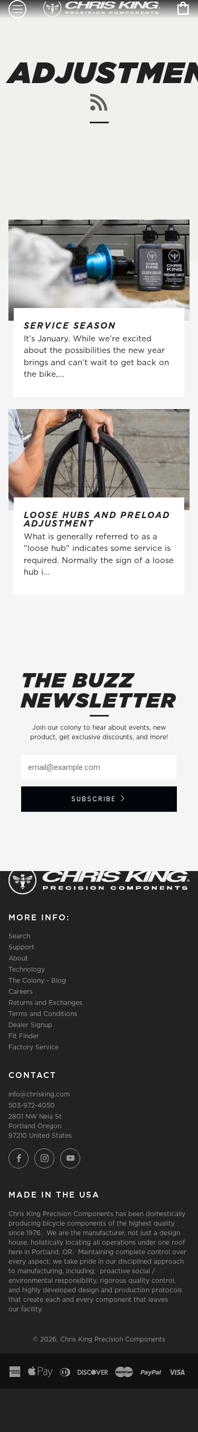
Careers (20, 991)
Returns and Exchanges (45, 1002)
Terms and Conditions (42, 1013)
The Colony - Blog (37, 980)
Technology (26, 969)
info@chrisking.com (39, 1094)
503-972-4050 (31, 1105)
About (18, 958)
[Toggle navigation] (17, 9)
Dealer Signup (30, 1024)
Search (19, 935)
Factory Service (33, 1047)
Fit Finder (23, 1035)
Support (21, 946)
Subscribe (93, 799)
